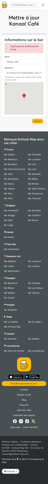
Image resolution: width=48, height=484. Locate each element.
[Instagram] (21, 421)
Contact (24, 389)
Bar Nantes (9, 188)
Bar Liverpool (34, 261)
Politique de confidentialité (15, 444)
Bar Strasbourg (35, 193)
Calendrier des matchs (24, 415)
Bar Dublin (9, 237)
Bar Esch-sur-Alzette (14, 351)
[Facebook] (14, 421)
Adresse (8, 67)
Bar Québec (33, 338)
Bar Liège (8, 225)
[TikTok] (27, 421)
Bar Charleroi (34, 215)
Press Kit (24, 405)
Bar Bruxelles (34, 210)
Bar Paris (8, 198)
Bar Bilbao (9, 288)
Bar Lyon (32, 169)
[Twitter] (33, 421)
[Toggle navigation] (43, 5)
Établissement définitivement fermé (24, 48)
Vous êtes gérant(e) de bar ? (24, 383)
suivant (37, 121)
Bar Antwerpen (11, 210)
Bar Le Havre (34, 159)
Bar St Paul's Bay (12, 326)
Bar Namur (33, 220)
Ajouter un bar (24, 394)
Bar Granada (34, 283)
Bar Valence (34, 293)
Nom (7, 56)
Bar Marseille (34, 174)
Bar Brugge (9, 215)
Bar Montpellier (11, 179)
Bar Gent (8, 220)
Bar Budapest (10, 309)
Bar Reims (33, 179)
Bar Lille (32, 164)
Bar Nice (8, 193)
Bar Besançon (10, 159)
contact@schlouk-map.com (15, 454)
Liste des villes (24, 410)
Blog (24, 400)
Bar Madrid (9, 293)
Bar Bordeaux (10, 164)
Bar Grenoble (34, 154)
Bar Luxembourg (36, 351)
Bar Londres (34, 266)
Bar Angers (9, 154)
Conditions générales (30, 441)
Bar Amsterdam (11, 249)
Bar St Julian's (35, 322)
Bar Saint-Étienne (36, 188)
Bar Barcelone (11, 283)
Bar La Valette (11, 322)
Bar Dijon (8, 174)
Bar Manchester (11, 271)
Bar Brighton (10, 261)
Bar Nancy (9, 183)
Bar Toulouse (34, 198)
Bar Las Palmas (35, 288)
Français (10, 471)
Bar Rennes (33, 183)
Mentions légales (10, 441)
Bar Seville (9, 297)
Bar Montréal (10, 338)
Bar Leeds (9, 266)
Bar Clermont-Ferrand (14, 169)
